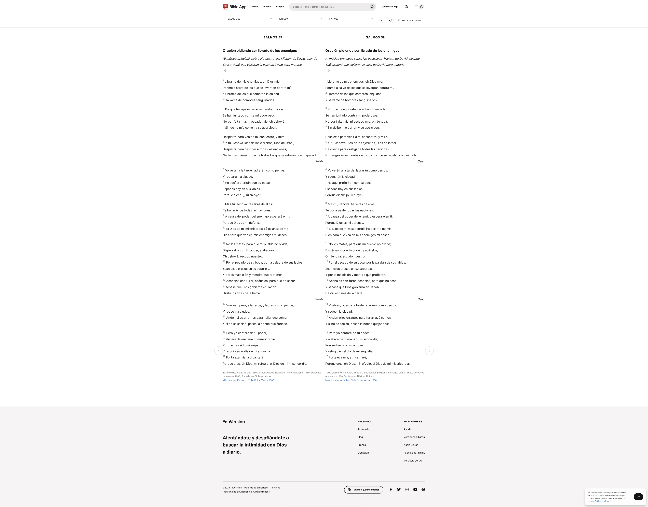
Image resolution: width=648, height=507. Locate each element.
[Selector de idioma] (406, 6)
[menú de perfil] (418, 6)
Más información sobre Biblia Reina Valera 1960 (248, 380)
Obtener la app (390, 6)
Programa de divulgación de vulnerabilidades (246, 491)
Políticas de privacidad (256, 487)
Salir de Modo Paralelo (412, 20)
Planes (267, 6)
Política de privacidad (603, 501)
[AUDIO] (381, 20)
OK (638, 496)
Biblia (255, 6)
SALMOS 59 (234, 18)
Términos (275, 487)
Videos (280, 6)
